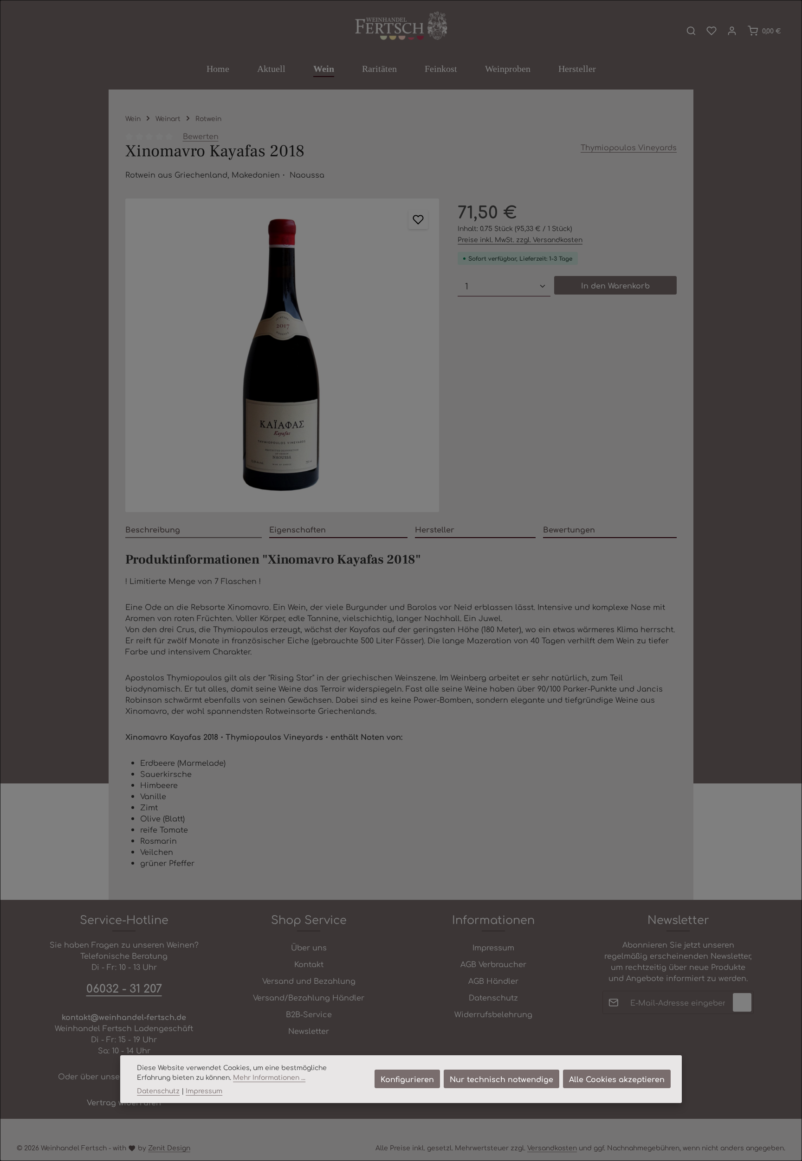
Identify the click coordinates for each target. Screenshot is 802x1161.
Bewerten (201, 136)
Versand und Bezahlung (309, 980)
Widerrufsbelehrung (493, 1014)
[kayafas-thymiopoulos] (282, 355)
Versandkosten (552, 1147)
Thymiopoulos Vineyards (629, 147)
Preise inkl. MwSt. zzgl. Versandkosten (520, 239)
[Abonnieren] (742, 1002)
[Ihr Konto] (732, 30)
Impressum (493, 947)
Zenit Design (169, 1147)
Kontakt (308, 964)
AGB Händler (493, 980)
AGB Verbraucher (493, 964)
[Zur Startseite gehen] (401, 26)
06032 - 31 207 (124, 988)
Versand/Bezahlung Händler (308, 997)
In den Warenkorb (615, 285)
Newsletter (308, 1031)
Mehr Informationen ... (269, 1077)
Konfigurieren (407, 1079)
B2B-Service (309, 1014)
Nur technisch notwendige (501, 1079)
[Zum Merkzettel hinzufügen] (418, 219)
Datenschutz (493, 997)
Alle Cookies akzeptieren (617, 1079)
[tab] (193, 529)
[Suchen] (691, 30)
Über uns (309, 947)
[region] (282, 355)
